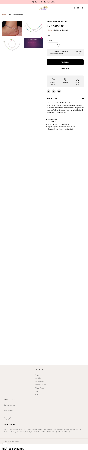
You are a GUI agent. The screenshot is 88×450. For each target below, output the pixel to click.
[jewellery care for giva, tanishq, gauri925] (33, 43)
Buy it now (65, 68)
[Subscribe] (83, 410)
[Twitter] (54, 91)
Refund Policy (39, 381)
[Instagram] (9, 418)
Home (4, 15)
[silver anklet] (33, 28)
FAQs (36, 391)
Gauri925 (18, 441)
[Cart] (82, 8)
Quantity (50, 40)
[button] (5, 8)
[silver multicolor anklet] (12, 28)
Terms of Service (40, 385)
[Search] (74, 8)
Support (37, 375)
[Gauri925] (43, 8)
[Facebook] (48, 91)
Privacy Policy (39, 388)
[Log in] (78, 8)
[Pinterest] (59, 91)
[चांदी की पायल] (12, 44)
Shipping (49, 30)
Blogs (36, 394)
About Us (38, 378)
